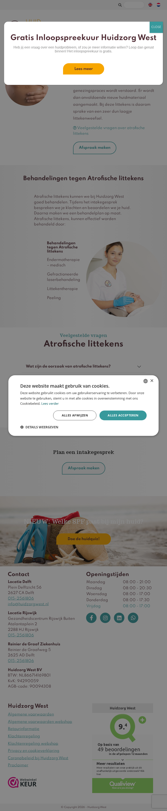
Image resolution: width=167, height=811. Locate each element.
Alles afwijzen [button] (75, 415)
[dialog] (83, 405)
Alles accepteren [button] (123, 415)
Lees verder (50, 403)
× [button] (151, 380)
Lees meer (83, 69)
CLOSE (156, 27)
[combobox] (146, 381)
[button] (39, 427)
